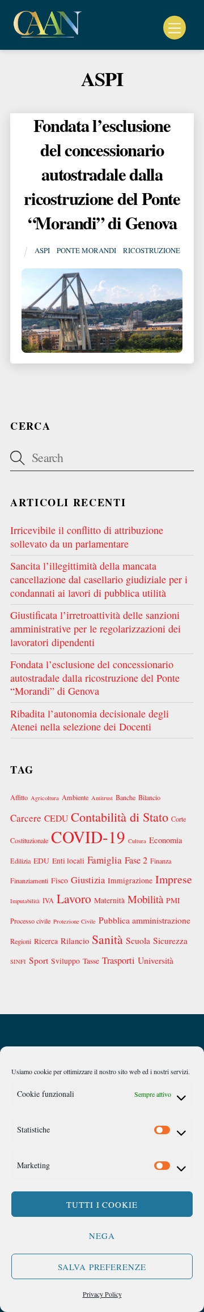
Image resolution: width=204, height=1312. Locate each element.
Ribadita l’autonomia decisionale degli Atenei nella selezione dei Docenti (89, 720)
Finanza (160, 860)
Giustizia (88, 880)
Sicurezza (170, 940)
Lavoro (74, 898)
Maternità (109, 900)
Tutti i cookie (102, 1204)
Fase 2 (136, 860)
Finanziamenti (29, 880)
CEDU (56, 818)
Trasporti (118, 960)
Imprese (173, 879)
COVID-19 (88, 837)
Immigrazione (130, 880)
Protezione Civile (74, 921)
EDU (41, 861)
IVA (48, 900)
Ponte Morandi (86, 250)
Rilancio (75, 940)
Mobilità (145, 899)
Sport (38, 960)
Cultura (137, 841)
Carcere (25, 817)
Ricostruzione (151, 250)
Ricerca (46, 941)
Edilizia (20, 860)
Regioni (20, 941)
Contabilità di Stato (119, 816)
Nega (102, 1235)
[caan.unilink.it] (47, 35)
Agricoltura (45, 798)
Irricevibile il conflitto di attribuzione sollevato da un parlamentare (86, 536)
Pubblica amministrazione (144, 920)
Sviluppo (65, 961)
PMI (173, 900)
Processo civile (30, 920)
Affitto (19, 797)
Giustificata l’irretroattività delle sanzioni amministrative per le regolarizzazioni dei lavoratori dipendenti (95, 628)
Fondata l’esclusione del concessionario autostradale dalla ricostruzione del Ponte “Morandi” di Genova (102, 174)
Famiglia (104, 859)
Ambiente (75, 797)
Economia (165, 839)
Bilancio (149, 797)
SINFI (18, 961)
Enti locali (68, 861)
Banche (125, 797)
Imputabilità (25, 901)
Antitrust (102, 798)
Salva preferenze (102, 1266)
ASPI (42, 250)
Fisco (59, 880)
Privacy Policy (102, 1293)
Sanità (107, 939)
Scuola (138, 940)
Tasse (91, 961)
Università (155, 960)
